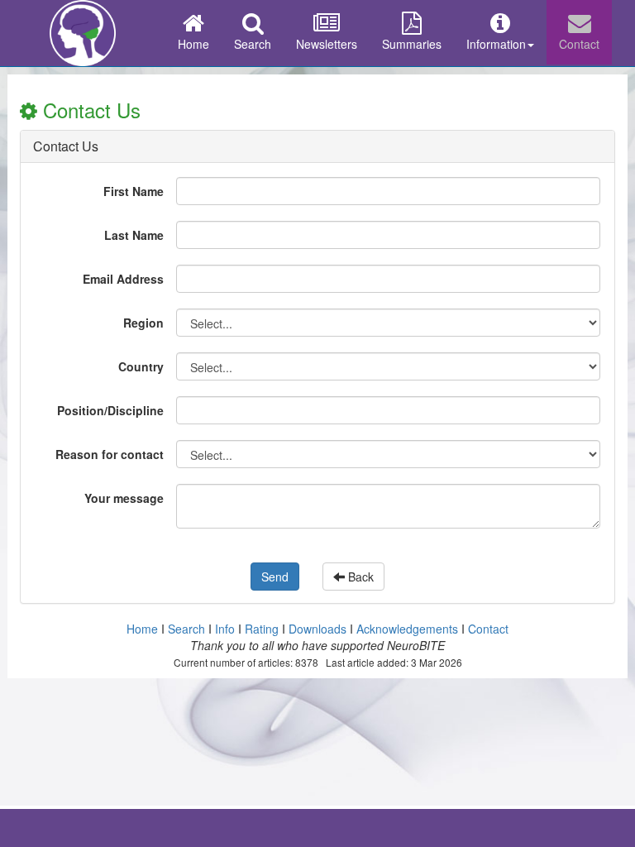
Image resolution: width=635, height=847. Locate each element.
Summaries (412, 44)
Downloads (317, 628)
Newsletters (326, 44)
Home (193, 44)
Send (275, 576)
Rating (262, 628)
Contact (579, 44)
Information (496, 44)
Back (359, 576)
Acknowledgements (407, 628)
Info (225, 628)
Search (252, 44)
